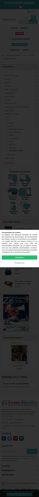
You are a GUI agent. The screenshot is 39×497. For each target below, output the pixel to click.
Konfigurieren (19, 263)
